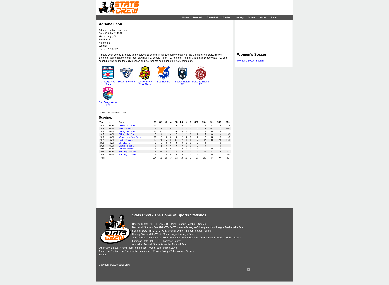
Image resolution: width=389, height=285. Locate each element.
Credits (129, 251)
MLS (165, 237)
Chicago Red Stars (108, 83)
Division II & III (207, 237)
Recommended (142, 251)
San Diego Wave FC (108, 103)
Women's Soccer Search (250, 60)
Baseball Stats (140, 224)
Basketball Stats (141, 227)
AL (151, 224)
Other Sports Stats (108, 247)
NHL (150, 234)
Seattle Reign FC (182, 83)
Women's (175, 237)
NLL (159, 241)
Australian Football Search (174, 244)
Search (202, 224)
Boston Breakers (127, 81)
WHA (158, 234)
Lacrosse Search (172, 241)
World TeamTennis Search (162, 247)
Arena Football (176, 230)
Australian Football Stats (145, 244)
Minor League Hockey (175, 234)
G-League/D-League (196, 227)
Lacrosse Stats (140, 241)
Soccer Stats (139, 237)
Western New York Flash (145, 83)
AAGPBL (164, 224)
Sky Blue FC (163, 81)
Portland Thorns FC (200, 83)
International (154, 237)
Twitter (102, 254)
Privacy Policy (160, 251)
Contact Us (117, 251)
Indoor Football (194, 230)
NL (156, 224)
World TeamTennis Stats (133, 247)
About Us (104, 251)
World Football (190, 237)
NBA (154, 227)
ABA (160, 227)
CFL (158, 230)
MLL (152, 241)
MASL (220, 237)
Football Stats (139, 230)
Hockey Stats (139, 234)
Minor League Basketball (223, 227)
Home (185, 17)
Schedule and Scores (182, 251)
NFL (151, 230)
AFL (164, 230)
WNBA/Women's (174, 227)
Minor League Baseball (183, 224)
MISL (228, 237)
